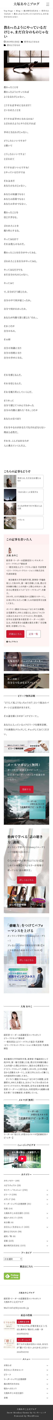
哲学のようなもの (31, 41)
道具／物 (8, 1236)
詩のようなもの (13, 45)
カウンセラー (9, 1180)
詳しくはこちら (26, 879)
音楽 (6, 1240)
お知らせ (8, 1365)
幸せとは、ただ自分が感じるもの (29, 479)
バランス (21, 519)
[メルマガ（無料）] (26, 1118)
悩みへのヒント (10, 1217)
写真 (6, 1208)
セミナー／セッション (13, 1190)
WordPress (33, 1416)
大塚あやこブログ (27, 4)
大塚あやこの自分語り (14, 1213)
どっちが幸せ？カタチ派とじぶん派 (30, 507)
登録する (26, 789)
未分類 (7, 1222)
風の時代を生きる (12, 1245)
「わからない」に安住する (28, 492)
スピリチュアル (10, 1185)
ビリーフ (7, 1194)
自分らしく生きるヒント (14, 1227)
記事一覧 (33, 633)
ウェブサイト (13, 641)
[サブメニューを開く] (47, 1190)
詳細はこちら (15, 633)
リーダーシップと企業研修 (15, 1203)
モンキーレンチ (39, 1412)
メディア (7, 1199)
